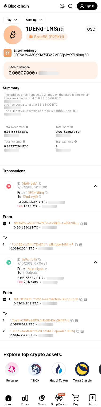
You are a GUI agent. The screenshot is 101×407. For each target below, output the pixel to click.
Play (9, 19)
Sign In (89, 6)
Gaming (31, 19)
